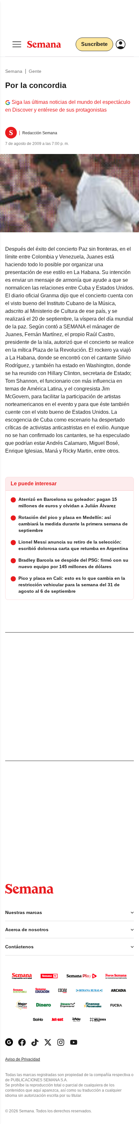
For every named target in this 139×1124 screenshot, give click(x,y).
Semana (13, 71)
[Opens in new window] (22, 1042)
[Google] (9, 1042)
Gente (35, 71)
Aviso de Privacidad (29, 1059)
